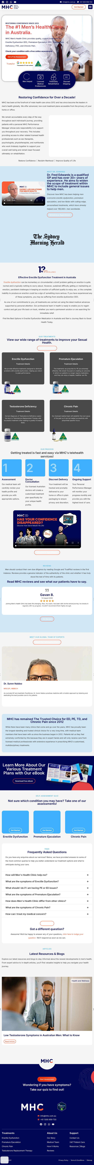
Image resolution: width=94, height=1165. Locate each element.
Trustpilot (11, 64)
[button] (90, 7)
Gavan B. (47, 595)
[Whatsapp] (11, 2)
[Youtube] (15, 2)
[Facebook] (3, 2)
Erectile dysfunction (12, 282)
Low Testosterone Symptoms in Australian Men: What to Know (42, 1035)
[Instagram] (7, 2)
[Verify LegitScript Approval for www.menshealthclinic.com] (62, 1110)
